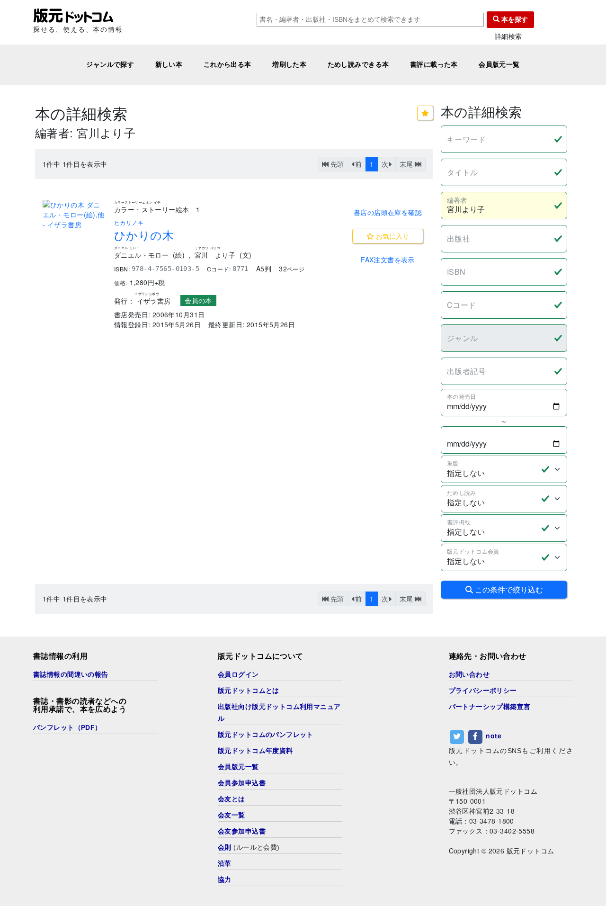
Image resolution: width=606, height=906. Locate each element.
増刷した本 (289, 64)
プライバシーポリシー (483, 690)
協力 (225, 879)
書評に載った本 (434, 64)
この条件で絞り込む (508, 589)
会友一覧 (231, 815)
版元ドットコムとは (248, 690)
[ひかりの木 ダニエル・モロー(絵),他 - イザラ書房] (75, 215)
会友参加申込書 (242, 831)
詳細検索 (508, 36)
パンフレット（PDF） (67, 727)
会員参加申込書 (242, 783)
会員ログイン (238, 674)
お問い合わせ (469, 674)
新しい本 (169, 64)
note (493, 735)
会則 (225, 847)
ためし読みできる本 (358, 64)
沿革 (225, 863)
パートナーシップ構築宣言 (490, 706)
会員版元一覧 (499, 64)
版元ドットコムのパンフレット (265, 734)
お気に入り (391, 236)
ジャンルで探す (110, 64)
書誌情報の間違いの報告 (70, 674)
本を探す (513, 19)
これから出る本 (227, 64)
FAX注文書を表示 (388, 259)
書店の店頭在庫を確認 (388, 212)
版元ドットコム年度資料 (255, 750)
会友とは (231, 799)
